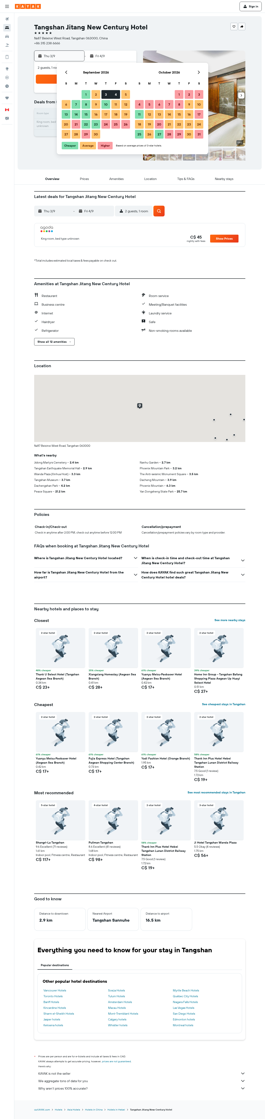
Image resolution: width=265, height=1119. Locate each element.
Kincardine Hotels (54, 1008)
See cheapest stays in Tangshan (223, 704)
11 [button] (115, 104)
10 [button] (106, 104)
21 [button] (76, 124)
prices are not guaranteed (116, 1061)
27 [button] (66, 134)
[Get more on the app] (7, 57)
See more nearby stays (229, 620)
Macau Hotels (117, 1008)
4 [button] (116, 94)
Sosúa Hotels (116, 990)
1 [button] (86, 94)
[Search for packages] (7, 45)
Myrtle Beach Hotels (186, 990)
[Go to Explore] (7, 69)
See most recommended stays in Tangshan (216, 792)
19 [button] (125, 114)
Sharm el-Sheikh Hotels (58, 1013)
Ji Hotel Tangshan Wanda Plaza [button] (215, 842)
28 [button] (76, 134)
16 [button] (96, 114)
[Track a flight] (7, 77)
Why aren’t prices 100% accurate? (63, 1088)
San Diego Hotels (184, 1013)
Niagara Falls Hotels (185, 1002)
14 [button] (76, 114)
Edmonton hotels (184, 1019)
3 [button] (106, 94)
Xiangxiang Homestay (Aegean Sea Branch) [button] (112, 676)
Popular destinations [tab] (55, 965)
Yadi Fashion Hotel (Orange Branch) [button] (165, 758)
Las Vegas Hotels (183, 1008)
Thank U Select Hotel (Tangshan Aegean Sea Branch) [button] (57, 676)
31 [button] (199, 134)
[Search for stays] (7, 28)
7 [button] (76, 104)
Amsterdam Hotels (120, 1002)
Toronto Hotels (53, 996)
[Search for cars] (7, 36)
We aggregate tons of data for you (63, 1081)
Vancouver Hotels (54, 990)
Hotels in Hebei (116, 1109)
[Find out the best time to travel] (7, 86)
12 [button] (125, 104)
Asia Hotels (73, 1109)
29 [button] (86, 134)
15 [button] (86, 114)
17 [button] (105, 114)
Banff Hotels (51, 1002)
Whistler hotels (117, 1025)
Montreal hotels (183, 1025)
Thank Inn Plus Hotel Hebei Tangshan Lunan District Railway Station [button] (216, 763)
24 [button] (106, 124)
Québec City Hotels (185, 996)
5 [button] (126, 94)
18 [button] (115, 114)
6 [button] (66, 104)
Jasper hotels (51, 1019)
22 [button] (86, 124)
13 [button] (66, 114)
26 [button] (126, 124)
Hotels (58, 1109)
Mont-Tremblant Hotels (123, 1013)
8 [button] (86, 104)
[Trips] (7, 98)
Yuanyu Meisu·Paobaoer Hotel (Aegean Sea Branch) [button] (161, 676)
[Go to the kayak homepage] (28, 6)
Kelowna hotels (53, 1025)
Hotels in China (93, 1109)
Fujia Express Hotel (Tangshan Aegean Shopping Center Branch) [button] (111, 760)
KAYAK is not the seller (54, 1073)
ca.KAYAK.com (42, 1109)
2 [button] (96, 94)
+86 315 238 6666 (47, 43)
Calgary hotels (117, 1019)
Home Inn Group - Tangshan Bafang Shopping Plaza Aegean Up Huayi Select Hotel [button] (218, 678)
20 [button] (66, 124)
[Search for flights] (7, 19)
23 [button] (96, 124)
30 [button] (96, 134)
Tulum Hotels (116, 996)
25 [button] (116, 124)
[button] (7, 6)
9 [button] (96, 104)
